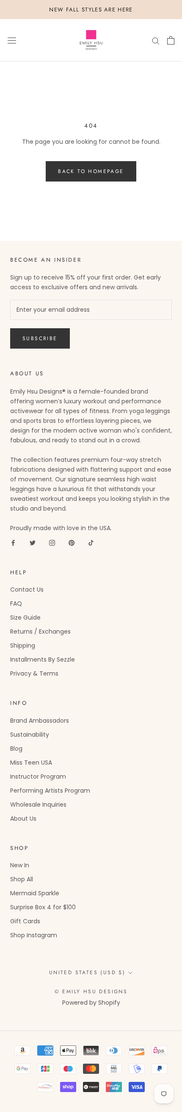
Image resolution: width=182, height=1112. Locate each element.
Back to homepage (91, 171)
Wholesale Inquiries (38, 804)
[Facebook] (13, 543)
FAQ (16, 603)
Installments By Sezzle (42, 659)
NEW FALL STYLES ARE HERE (90, 10)
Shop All (21, 879)
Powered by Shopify (91, 1002)
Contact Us (27, 589)
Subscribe (40, 338)
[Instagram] (52, 543)
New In (19, 865)
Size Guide (25, 617)
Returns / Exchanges (40, 631)
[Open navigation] (12, 40)
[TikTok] (91, 543)
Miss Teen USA (31, 762)
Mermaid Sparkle (34, 893)
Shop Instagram (33, 935)
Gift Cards (25, 921)
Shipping (22, 645)
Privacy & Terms (34, 673)
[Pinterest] (71, 543)
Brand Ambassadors (39, 720)
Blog (16, 748)
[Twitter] (33, 543)
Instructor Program (38, 776)
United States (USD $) (87, 972)
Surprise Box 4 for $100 (43, 907)
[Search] (156, 40)
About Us (23, 818)
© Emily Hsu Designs (91, 991)
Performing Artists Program (50, 790)
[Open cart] (170, 40)
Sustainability (29, 734)
